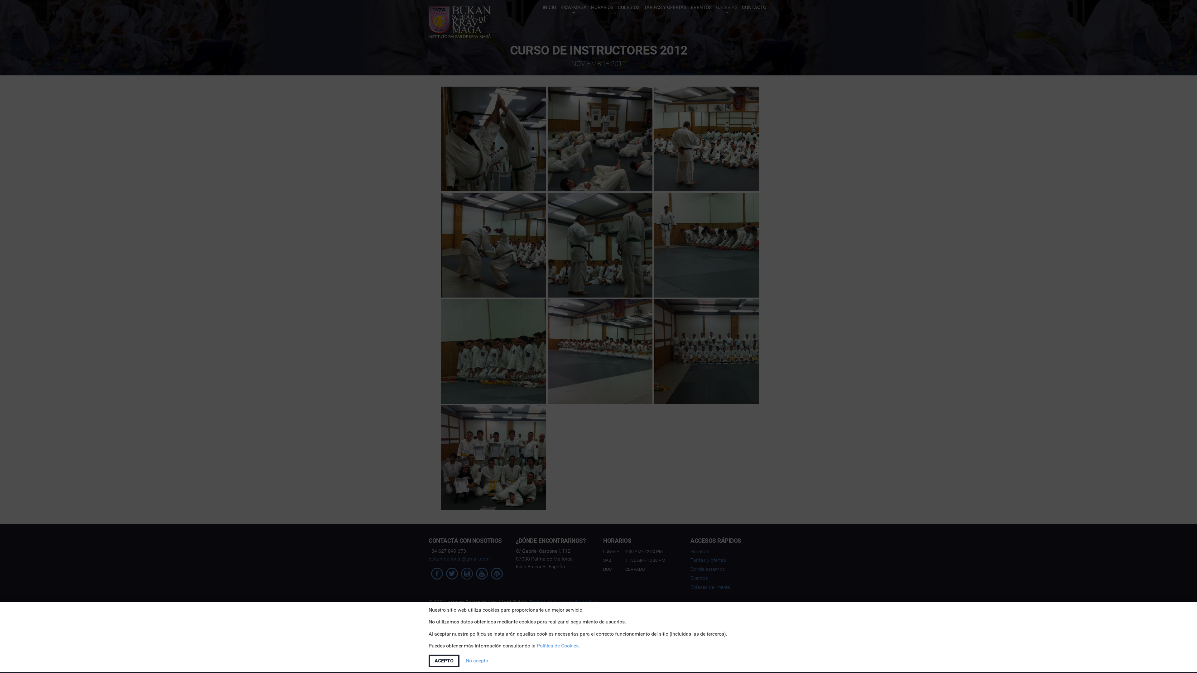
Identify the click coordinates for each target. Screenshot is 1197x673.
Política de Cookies (558, 646)
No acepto (477, 661)
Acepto (444, 661)
